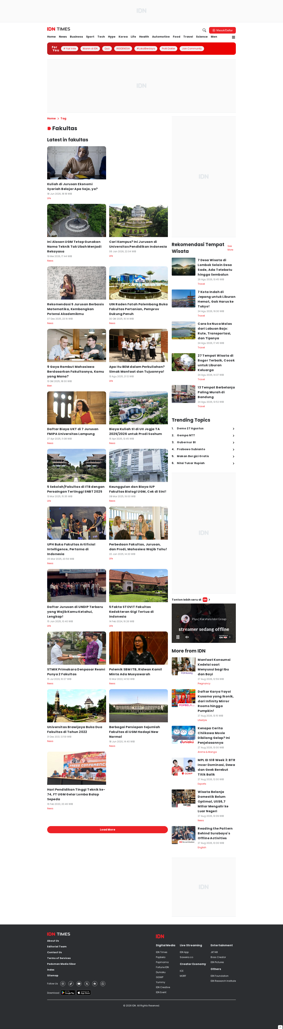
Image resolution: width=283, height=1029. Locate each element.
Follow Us (52, 983)
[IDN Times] (58, 29)
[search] (204, 30)
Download (53, 992)
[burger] (233, 37)
